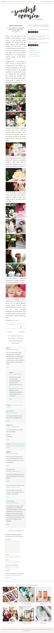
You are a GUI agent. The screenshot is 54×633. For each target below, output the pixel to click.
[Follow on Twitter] (31, 32)
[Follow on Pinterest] (35, 32)
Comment (8, 539)
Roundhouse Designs (32, 629)
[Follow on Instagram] (33, 32)
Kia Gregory (9, 469)
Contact (36, 25)
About (30, 25)
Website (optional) (11, 565)
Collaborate (44, 25)
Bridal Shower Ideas (16, 25)
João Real (8, 411)
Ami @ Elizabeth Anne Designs (14, 485)
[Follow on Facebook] (29, 32)
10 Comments (11, 324)
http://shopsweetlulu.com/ (16, 388)
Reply (7, 367)
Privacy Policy (35, 56)
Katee (11, 303)
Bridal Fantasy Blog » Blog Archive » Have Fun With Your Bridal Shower (15, 445)
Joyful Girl (8, 501)
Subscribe (33, 54)
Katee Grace (13, 54)
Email (7, 560)
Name (7, 554)
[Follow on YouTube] (37, 32)
